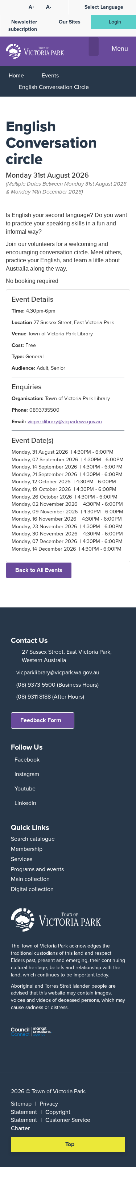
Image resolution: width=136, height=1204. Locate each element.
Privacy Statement (34, 1107)
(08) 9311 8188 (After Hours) (50, 696)
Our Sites (70, 22)
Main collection (30, 879)
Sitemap (21, 1103)
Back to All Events (38, 570)
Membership (26, 849)
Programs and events (37, 869)
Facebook (27, 759)
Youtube (25, 788)
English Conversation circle (54, 87)
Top (72, 1146)
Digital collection (32, 889)
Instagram (27, 774)
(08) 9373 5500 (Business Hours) (57, 685)
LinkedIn (25, 803)
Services (21, 859)
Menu (120, 48)
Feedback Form (40, 720)
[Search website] (93, 47)
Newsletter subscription (22, 25)
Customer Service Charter (50, 1124)
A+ (31, 7)
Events (50, 75)
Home (16, 75)
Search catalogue (33, 839)
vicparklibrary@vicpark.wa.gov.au (65, 421)
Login (115, 22)
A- (48, 7)
